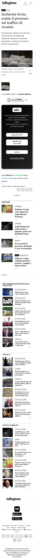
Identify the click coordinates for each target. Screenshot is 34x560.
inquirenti (16, 186)
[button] (3, 536)
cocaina (3, 186)
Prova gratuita (17, 135)
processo (22, 186)
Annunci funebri (21, 527)
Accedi (17, 152)
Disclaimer (14, 525)
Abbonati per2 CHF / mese (17, 142)
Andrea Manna (25, 94)
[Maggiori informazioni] (26, 100)
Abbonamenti (6, 525)
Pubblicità (13, 527)
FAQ (8, 527)
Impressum (21, 525)
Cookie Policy (18, 529)
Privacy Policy (8, 529)
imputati (9, 186)
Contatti (28, 525)
